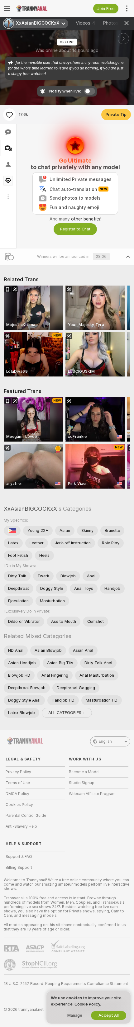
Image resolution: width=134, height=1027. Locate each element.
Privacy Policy (18, 772)
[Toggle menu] (7, 8)
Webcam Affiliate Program (92, 794)
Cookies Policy (19, 804)
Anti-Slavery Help (21, 826)
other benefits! (86, 218)
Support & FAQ (19, 856)
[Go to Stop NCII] (40, 964)
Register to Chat (75, 229)
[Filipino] (12, 531)
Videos (85, 23)
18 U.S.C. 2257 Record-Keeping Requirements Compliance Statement (66, 984)
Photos (114, 23)
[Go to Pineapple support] (10, 965)
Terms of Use (18, 783)
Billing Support (19, 867)
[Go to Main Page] (40, 8)
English (105, 741)
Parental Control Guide (26, 815)
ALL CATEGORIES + (66, 712)
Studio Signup (81, 783)
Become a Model (84, 772)
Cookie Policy (87, 1004)
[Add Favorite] (9, 114)
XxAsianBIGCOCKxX (30, 508)
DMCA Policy (17, 794)
